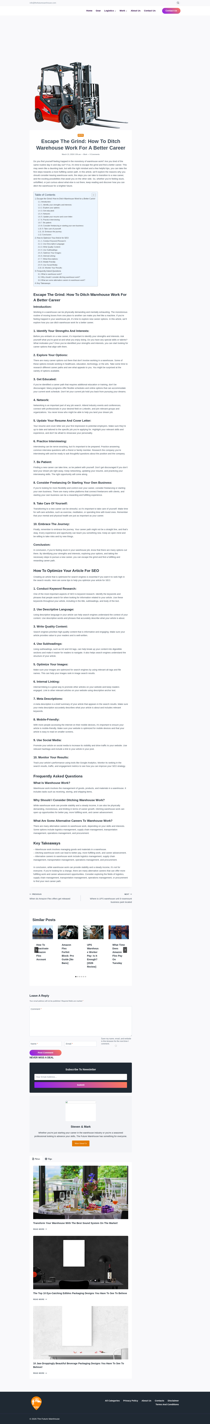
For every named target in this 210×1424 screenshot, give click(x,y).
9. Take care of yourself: (51, 229)
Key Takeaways (43, 283)
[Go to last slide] (36, 950)
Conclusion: (47, 235)
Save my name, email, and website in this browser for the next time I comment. (116, 1041)
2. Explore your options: (50, 208)
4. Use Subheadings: (49, 250)
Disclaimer (173, 1400)
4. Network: (45, 214)
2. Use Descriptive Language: (53, 244)
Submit (80, 1085)
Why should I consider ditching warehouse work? (60, 277)
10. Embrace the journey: (52, 232)
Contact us (171, 10)
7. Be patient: (46, 223)
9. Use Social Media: (49, 265)
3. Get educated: (47, 211)
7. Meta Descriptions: (49, 259)
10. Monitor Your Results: (52, 268)
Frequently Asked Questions (49, 271)
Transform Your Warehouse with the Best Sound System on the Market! (75, 1223)
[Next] (125, 950)
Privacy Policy (130, 1400)
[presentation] (42, 932)
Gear (98, 10)
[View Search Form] (178, 3)
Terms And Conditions (167, 1404)
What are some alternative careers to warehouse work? (63, 280)
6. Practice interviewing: (50, 220)
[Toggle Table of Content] (92, 195)
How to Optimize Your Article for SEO (53, 238)
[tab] (75, 976)
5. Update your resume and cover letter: (57, 217)
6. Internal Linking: (48, 256)
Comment (36, 1009)
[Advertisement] (105, 34)
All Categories (112, 1400)
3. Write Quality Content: (51, 247)
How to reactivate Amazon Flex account (42, 952)
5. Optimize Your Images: (51, 253)
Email (69, 1044)
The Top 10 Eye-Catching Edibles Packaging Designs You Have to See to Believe (80, 1293)
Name (34, 1044)
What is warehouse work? (51, 274)
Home (89, 10)
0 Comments (95, 154)
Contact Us (150, 10)
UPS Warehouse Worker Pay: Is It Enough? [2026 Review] (93, 956)
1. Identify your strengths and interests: (56, 205)
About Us (135, 10)
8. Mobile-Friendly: (48, 262)
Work (80, 135)
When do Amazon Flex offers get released (50, 896)
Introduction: (46, 202)
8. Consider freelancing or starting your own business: (62, 226)
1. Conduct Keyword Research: (53, 241)
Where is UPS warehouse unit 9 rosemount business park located (111, 898)
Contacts (159, 1400)
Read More (40, 1229)
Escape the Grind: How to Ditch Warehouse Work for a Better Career (66, 199)
